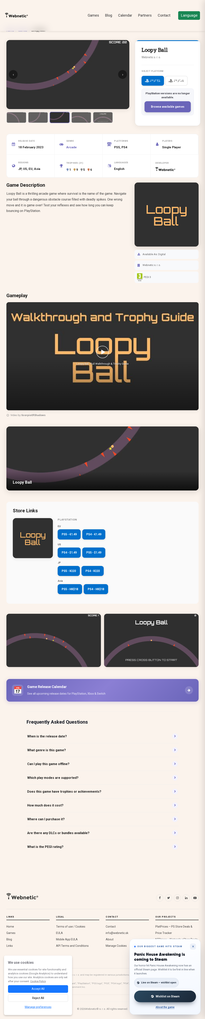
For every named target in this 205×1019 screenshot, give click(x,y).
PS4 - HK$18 (96, 589)
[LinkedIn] (186, 898)
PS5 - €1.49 (69, 534)
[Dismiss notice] (193, 947)
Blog (108, 15)
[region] (102, 360)
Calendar (125, 15)
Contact (164, 15)
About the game (165, 1007)
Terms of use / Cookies (70, 926)
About (110, 939)
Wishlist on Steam (168, 996)
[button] (102, 356)
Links (9, 945)
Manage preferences (38, 1007)
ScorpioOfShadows (33, 415)
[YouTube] (195, 898)
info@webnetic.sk (117, 933)
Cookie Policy (38, 981)
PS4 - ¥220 (92, 571)
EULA (59, 933)
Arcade (71, 147)
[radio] (153, 81)
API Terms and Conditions (72, 945)
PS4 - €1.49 (93, 534)
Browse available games (168, 106)
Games (93, 15)
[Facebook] (159, 898)
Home (10, 926)
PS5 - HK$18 (70, 589)
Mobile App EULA (67, 939)
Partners (145, 15)
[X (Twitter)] (168, 898)
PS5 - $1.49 (93, 552)
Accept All (38, 988)
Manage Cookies (116, 945)
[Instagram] (177, 898)
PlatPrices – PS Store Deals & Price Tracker (173, 930)
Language (189, 15)
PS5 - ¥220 (69, 571)
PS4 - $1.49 (69, 552)
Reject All (38, 998)
